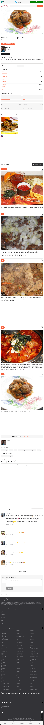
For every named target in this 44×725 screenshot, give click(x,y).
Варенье (31, 662)
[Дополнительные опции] (42, 719)
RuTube (2, 620)
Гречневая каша (19, 648)
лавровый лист (4, 84)
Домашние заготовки (34, 647)
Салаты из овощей (5, 689)
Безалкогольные (33, 689)
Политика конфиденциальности (18, 719)
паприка (3, 87)
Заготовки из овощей (34, 650)
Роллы (2, 678)
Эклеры (31, 641)
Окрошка (3, 645)
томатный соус (4, 79)
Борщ (2, 642)
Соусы (31, 666)
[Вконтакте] (2, 462)
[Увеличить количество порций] (22, 66)
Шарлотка (18, 681)
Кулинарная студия (5, 704)
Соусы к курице (33, 669)
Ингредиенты (14, 54)
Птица (2, 650)
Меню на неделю (33, 1)
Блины (17, 665)
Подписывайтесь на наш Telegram (22, 2)
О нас (3, 712)
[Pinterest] (14, 462)
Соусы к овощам (33, 672)
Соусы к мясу (33, 668)
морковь (3, 74)
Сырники (18, 669)
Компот (31, 665)
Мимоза (18, 638)
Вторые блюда (4, 647)
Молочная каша (19, 650)
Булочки (18, 680)
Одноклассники (4, 612)
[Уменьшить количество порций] (18, 66)
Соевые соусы (33, 675)
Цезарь (17, 639)
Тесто (17, 659)
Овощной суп (4, 638)
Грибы (2, 659)
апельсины (4, 81)
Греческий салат (19, 633)
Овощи (2, 657)
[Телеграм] (8, 462)
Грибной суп (3, 633)
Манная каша (19, 644)
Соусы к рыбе (33, 671)
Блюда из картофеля (34, 656)
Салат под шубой (20, 636)
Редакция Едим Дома (5, 714)
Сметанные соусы (33, 678)
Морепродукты (4, 656)
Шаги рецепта (35, 54)
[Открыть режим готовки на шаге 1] (42, 214)
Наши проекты (6, 702)
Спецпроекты (4, 707)
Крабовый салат (19, 635)
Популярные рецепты (8, 628)
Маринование (33, 660)
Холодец (3, 674)
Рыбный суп (3, 636)
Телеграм (3, 614)
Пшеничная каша (20, 656)
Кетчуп (31, 683)
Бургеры (3, 668)
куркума (3, 86)
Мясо (2, 648)
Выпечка (18, 657)
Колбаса (3, 662)
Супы (2, 630)
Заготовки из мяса (34, 648)
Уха (2, 644)
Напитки (31, 686)
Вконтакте (3, 611)
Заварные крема (33, 638)
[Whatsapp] (11, 462)
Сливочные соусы (33, 674)
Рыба (2, 654)
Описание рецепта (5, 54)
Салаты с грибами (5, 686)
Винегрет (18, 632)
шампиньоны (4, 78)
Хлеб (17, 660)
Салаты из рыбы (4, 687)
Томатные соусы (33, 677)
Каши (17, 641)
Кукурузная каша (20, 651)
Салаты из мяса (4, 681)
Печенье (18, 666)
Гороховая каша (19, 654)
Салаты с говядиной (5, 684)
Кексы (17, 672)
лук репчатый (4, 76)
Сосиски (3, 663)
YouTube (3, 617)
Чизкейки (32, 632)
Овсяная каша (19, 647)
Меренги (32, 644)
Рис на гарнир (33, 659)
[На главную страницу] (5, 6)
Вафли (17, 677)
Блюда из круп (33, 657)
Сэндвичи (3, 669)
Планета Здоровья (6, 1)
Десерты (18, 684)
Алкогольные (32, 687)
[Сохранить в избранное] (42, 712)
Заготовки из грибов (34, 651)
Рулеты (17, 674)
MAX (2, 621)
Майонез (32, 684)
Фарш (2, 653)
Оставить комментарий (37, 510)
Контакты (34, 719)
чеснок (3, 82)
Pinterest (3, 615)
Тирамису (32, 639)
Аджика (31, 681)
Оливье (18, 630)
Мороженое (18, 689)
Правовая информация (28, 719)
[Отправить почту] (41, 697)
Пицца (17, 662)
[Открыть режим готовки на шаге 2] (42, 260)
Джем (31, 663)
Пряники (18, 683)
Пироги (18, 663)
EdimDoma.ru (10, 602)
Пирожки (18, 668)
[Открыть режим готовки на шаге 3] (42, 327)
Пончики (18, 678)
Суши (2, 677)
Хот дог (2, 671)
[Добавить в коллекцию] (42, 714)
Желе (31, 635)
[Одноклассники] (5, 462)
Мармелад (32, 633)
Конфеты (18, 687)
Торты (17, 686)
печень (3, 71)
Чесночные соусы (33, 680)
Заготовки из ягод (34, 653)
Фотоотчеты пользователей (24, 54)
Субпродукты (4, 651)
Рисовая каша (19, 645)
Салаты (2, 680)
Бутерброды (3, 665)
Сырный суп (3, 635)
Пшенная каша (19, 642)
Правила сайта (10, 719)
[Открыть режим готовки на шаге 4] (42, 374)
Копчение (32, 654)
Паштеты (3, 666)
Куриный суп (4, 632)
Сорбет (31, 645)
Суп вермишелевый (5, 639)
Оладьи (18, 671)
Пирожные (32, 630)
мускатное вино (4, 73)
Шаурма (3, 672)
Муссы (31, 636)
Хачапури (18, 675)
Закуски (3, 660)
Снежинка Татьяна (9, 513)
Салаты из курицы (5, 683)
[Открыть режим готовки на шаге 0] (42, 169)
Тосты (2, 675)
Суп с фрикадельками (5, 641)
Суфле (31, 642)
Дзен (2, 623)
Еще (42, 450)
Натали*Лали (8, 531)
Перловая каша (19, 653)
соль (2, 89)
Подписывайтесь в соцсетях (10, 609)
